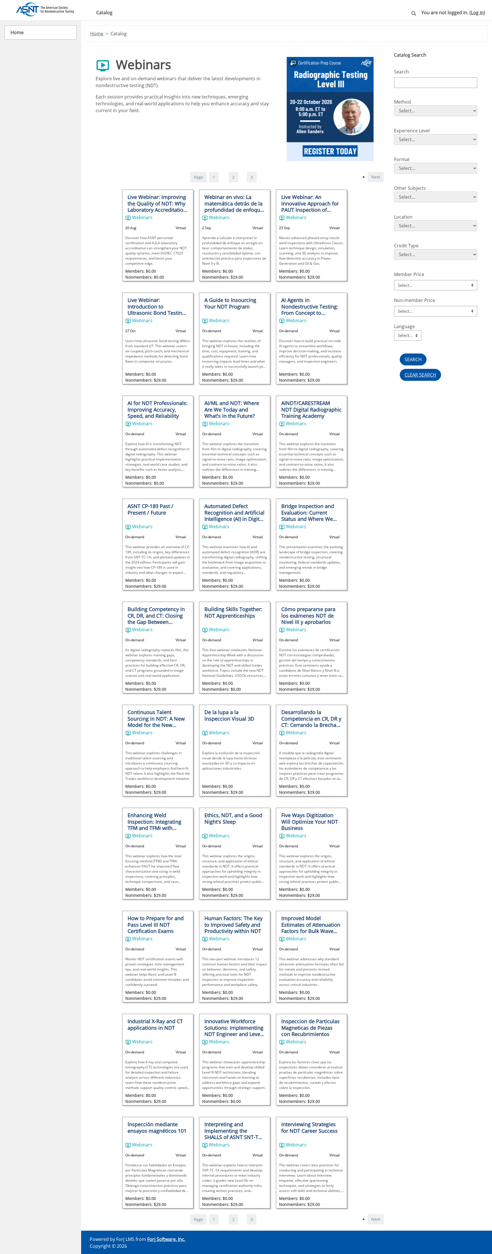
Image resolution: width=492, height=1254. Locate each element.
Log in (477, 12)
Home (96, 33)
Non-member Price (414, 300)
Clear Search (420, 375)
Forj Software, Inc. (166, 1239)
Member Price (409, 274)
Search (401, 72)
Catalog (104, 12)
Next (375, 177)
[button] (413, 14)
